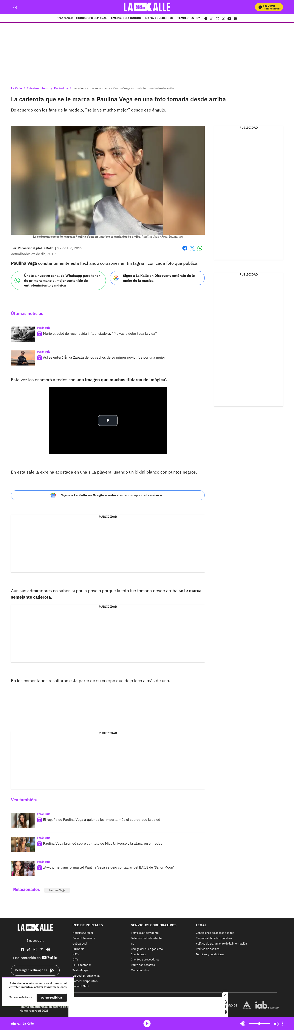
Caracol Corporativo (85, 981)
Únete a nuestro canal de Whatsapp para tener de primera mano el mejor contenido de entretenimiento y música (62, 280)
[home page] (147, 7)
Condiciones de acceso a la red (215, 933)
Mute (242, 1023)
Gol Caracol (80, 943)
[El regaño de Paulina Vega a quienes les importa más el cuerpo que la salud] (23, 820)
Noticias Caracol (83, 933)
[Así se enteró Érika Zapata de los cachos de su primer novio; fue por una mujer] (23, 358)
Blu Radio (78, 949)
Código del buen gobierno (147, 949)
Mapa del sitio (140, 970)
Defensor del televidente (146, 938)
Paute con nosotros (143, 965)
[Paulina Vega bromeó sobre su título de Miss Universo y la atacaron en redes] (23, 844)
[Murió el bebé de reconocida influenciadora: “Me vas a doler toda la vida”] (23, 334)
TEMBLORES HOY (188, 18)
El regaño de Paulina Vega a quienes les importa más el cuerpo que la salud (101, 819)
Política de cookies (207, 949)
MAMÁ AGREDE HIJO (159, 18)
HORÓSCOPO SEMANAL (91, 18)
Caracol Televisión (84, 938)
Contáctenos (139, 954)
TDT (133, 943)
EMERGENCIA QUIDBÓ (126, 18)
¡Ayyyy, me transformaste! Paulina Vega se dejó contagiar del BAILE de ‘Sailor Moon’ (108, 867)
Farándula (61, 88)
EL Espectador (82, 965)
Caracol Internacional (86, 975)
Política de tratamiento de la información (221, 943)
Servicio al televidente (145, 933)
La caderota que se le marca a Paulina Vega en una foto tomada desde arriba (123, 88)
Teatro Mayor (81, 970)
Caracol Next (81, 986)
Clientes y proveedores (145, 960)
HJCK (76, 954)
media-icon (147, 1023)
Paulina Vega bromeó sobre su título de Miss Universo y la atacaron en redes (102, 843)
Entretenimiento (38, 88)
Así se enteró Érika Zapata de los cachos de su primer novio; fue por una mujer (104, 357)
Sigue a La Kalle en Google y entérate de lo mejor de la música (111, 495)
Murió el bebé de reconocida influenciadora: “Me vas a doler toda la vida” (100, 333)
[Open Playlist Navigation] (282, 1023)
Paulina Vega (57, 890)
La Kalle (16, 88)
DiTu (75, 960)
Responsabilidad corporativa (214, 938)
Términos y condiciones (210, 954)
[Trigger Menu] (15, 7)
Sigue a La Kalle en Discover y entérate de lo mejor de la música (159, 278)
